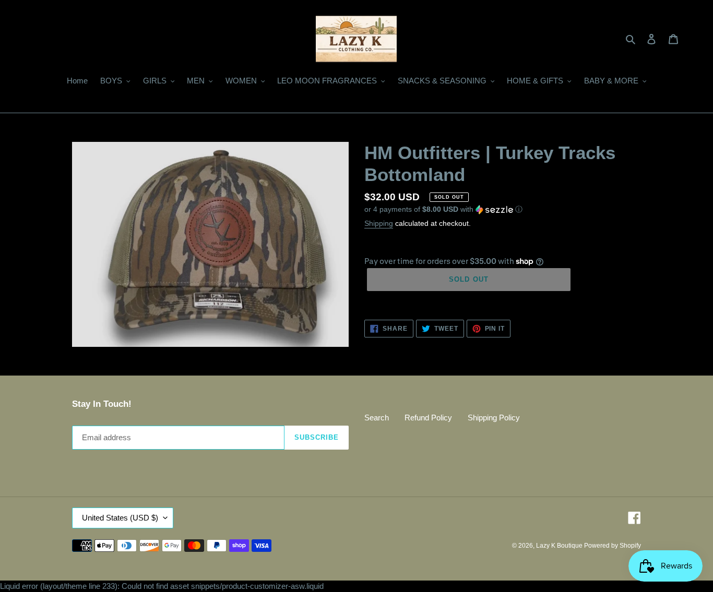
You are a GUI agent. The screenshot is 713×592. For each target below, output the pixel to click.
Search (376, 417)
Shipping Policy (494, 417)
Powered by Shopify (612, 545)
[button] (443, 209)
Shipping (378, 223)
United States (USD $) (120, 517)
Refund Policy (428, 417)
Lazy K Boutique (560, 545)
